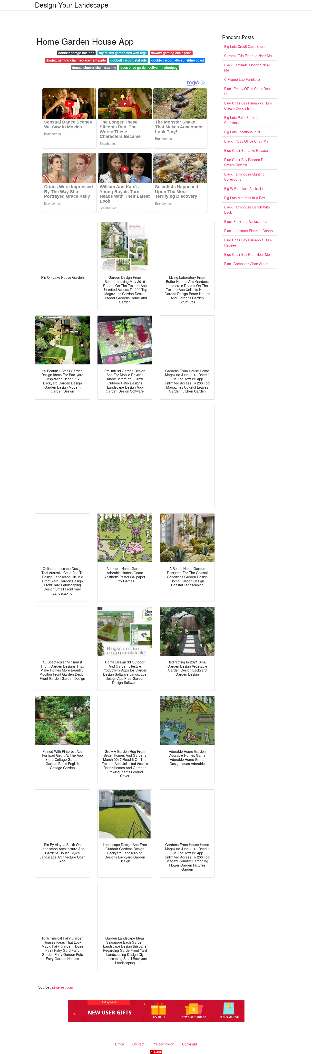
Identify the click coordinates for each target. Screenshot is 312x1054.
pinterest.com (62, 987)
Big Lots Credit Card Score (244, 46)
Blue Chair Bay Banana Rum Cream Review (246, 162)
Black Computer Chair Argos (246, 263)
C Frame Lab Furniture (242, 79)
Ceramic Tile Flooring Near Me (248, 55)
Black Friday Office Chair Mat (246, 141)
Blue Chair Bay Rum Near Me (247, 254)
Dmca (119, 1044)
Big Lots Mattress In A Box (244, 197)
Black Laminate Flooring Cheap (248, 230)
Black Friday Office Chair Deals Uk (248, 91)
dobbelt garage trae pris (76, 53)
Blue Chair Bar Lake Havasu (246, 150)
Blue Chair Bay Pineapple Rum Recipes (248, 243)
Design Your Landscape (71, 5)
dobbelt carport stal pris (128, 60)
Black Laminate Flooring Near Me (247, 67)
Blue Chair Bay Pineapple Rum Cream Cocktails (248, 106)
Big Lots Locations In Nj (242, 131)
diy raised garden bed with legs (122, 53)
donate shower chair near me (94, 67)
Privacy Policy (163, 1044)
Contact (138, 1044)
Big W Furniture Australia (243, 188)
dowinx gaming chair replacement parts (76, 60)
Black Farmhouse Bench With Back (247, 210)
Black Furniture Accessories (245, 221)
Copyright (189, 1044)
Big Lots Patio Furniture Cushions (242, 120)
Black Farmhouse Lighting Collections (244, 177)
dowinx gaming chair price (171, 53)
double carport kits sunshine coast (177, 60)
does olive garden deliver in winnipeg (148, 67)
